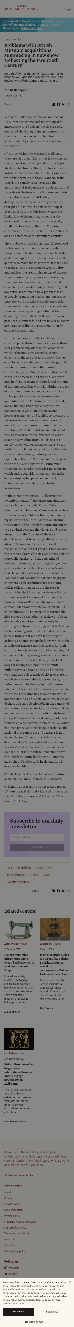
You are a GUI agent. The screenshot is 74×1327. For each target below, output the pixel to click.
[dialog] (37, 1302)
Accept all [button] (18, 1311)
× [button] (70, 1281)
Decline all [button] (52, 1312)
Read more (18, 1303)
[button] (35, 1322)
